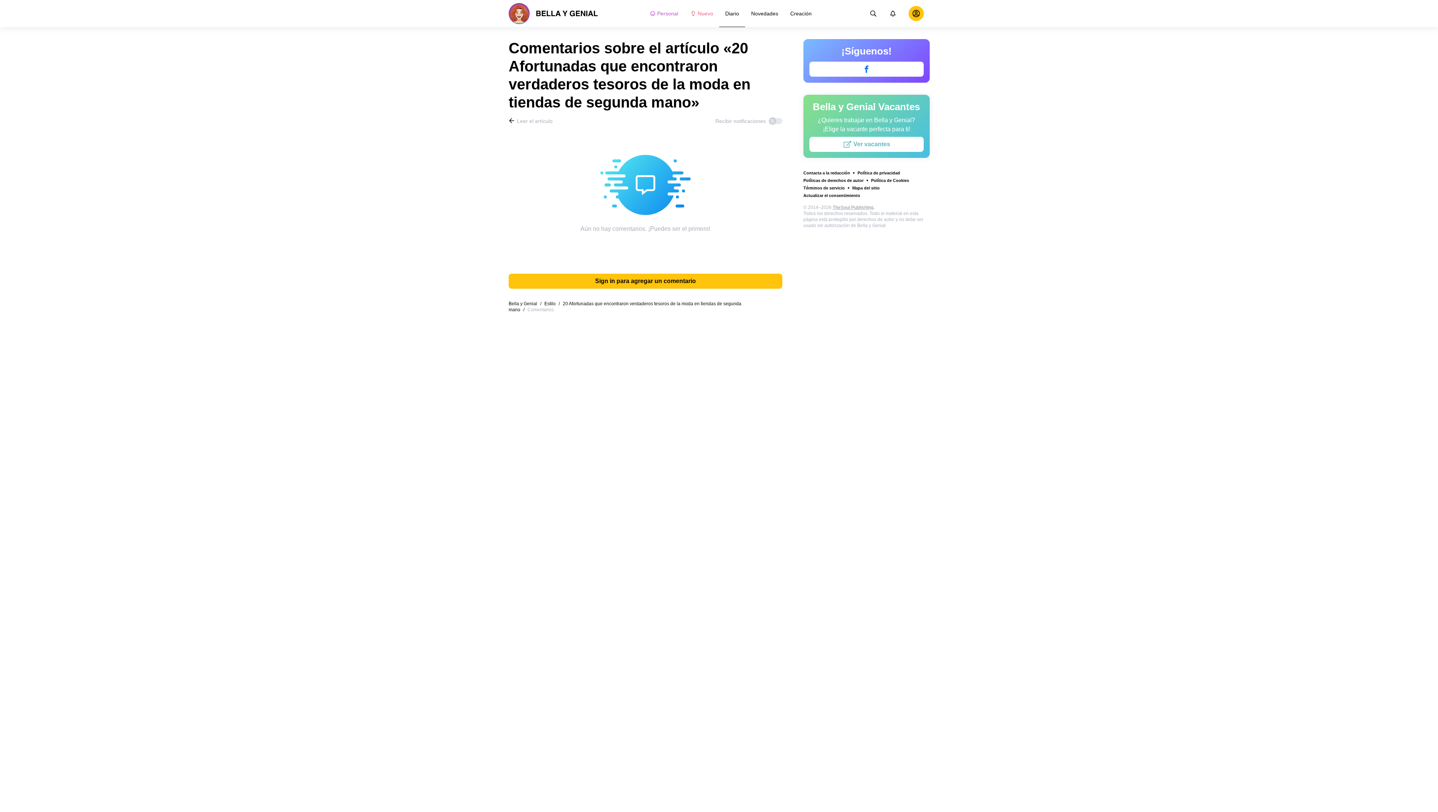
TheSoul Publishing (853, 207)
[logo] (553, 13)
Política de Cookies (890, 180)
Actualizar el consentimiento (831, 195)
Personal (667, 14)
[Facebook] (866, 69)
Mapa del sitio (866, 188)
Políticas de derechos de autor (833, 180)
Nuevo (705, 14)
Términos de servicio (824, 188)
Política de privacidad (879, 173)
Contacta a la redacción (826, 173)
